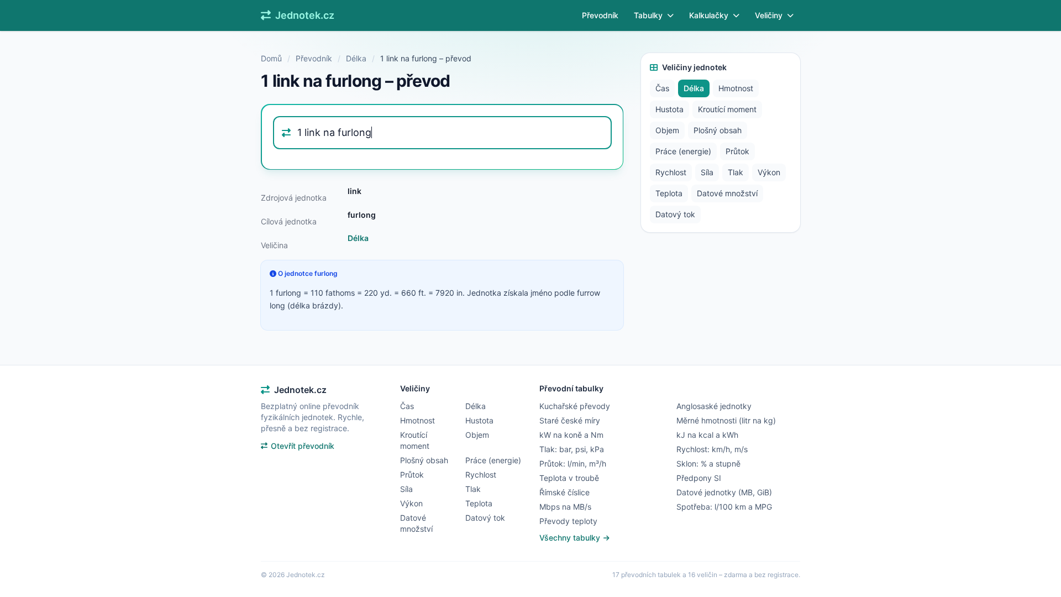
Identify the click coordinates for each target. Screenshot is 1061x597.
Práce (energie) (683, 151)
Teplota (668, 193)
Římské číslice (564, 492)
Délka (356, 58)
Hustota (669, 109)
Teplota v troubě (569, 478)
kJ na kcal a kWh (707, 434)
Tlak (735, 172)
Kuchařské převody (574, 406)
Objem (667, 130)
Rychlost (670, 172)
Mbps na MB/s (565, 506)
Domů (271, 58)
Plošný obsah (718, 130)
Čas (662, 88)
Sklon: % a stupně (708, 463)
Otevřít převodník (302, 446)
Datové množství (727, 193)
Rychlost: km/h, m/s (712, 449)
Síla (707, 172)
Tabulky (648, 15)
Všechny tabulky (570, 537)
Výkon (769, 172)
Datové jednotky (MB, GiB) (724, 492)
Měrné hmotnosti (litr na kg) (726, 420)
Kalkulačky (708, 15)
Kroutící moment (727, 109)
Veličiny (768, 15)
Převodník (600, 15)
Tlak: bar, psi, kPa (571, 449)
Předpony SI (698, 478)
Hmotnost (735, 88)
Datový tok (675, 214)
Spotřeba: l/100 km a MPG (724, 506)
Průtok (737, 151)
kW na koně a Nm (571, 434)
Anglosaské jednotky (714, 406)
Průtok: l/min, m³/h (572, 463)
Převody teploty (568, 521)
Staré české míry (569, 420)
